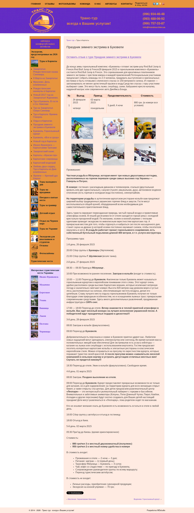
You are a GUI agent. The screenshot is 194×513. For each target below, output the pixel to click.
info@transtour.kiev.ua (154, 27)
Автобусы (111, 4)
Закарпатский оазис (43, 151)
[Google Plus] (163, 4)
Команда (85, 4)
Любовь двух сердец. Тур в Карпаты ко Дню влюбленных (44, 169)
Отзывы (49, 4)
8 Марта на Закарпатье (45, 78)
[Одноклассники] (160, 4)
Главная (36, 4)
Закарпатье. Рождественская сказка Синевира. (45, 72)
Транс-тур (70, 40)
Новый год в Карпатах (45, 141)
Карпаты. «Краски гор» (45, 155)
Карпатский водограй (44, 163)
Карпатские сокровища (45, 159)
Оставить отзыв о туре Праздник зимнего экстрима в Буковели (103, 57)
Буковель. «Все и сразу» (46, 137)
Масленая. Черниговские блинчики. (82, 499)
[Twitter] (157, 4)
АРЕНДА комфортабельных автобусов (45, 44)
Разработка (152, 510)
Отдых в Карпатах (42, 121)
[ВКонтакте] (154, 4)
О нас (97, 4)
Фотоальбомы (67, 4)
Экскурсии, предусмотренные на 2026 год (44, 54)
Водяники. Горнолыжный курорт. (147, 499)
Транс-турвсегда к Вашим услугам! (89, 20)
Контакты (126, 4)
